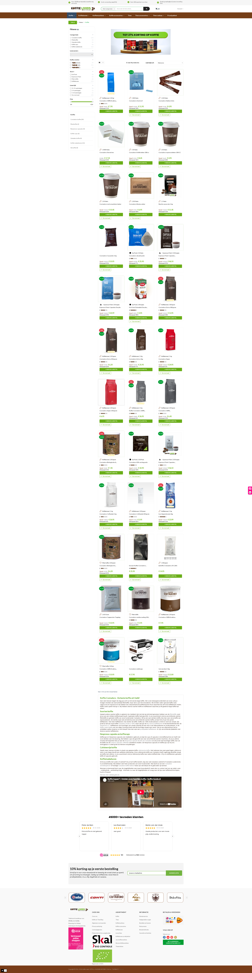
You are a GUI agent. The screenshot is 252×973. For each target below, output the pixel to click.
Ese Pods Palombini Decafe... (138, 307)
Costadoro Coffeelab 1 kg (108, 514)
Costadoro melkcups (136, 669)
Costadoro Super (164, 359)
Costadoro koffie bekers (126, 766)
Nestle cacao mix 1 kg (166, 204)
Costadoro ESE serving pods (138, 462)
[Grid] (99, 62)
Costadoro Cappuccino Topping (110, 617)
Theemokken (119, 946)
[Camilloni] (76, 897)
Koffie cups (74, 133)
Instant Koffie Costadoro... (138, 565)
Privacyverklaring (97, 926)
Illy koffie (74, 148)
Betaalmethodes (144, 930)
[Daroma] (135, 897)
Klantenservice (143, 916)
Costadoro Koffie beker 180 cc (139, 152)
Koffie (72, 114)
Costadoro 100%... (165, 410)
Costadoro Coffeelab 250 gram (139, 514)
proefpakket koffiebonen (148, 729)
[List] (102, 62)
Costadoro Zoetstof (136, 101)
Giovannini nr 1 (105, 725)
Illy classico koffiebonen (154, 724)
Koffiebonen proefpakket (123, 936)
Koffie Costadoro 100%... (137, 410)
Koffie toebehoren (77, 143)
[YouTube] (168, 937)
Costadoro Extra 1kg (136, 359)
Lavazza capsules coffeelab (120, 742)
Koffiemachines (120, 923)
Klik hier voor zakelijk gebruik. (110, 775)
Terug (72, 22)
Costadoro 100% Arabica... (108, 101)
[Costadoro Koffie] (116, 897)
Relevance (170, 63)
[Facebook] (164, 937)
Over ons (94, 916)
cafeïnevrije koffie (144, 750)
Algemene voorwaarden (99, 923)
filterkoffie (173, 714)
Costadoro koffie (76, 119)
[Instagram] (175, 937)
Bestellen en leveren (145, 923)
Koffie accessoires (121, 926)
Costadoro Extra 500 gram (167, 307)
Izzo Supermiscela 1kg (166, 514)
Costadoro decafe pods (137, 256)
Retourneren (142, 926)
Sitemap (121, 969)
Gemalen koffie (75, 138)
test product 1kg (164, 669)
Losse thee (119, 933)
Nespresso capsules (77, 129)
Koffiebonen (119, 930)
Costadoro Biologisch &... (108, 565)
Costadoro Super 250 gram (108, 410)
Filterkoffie (74, 124)
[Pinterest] (171, 937)
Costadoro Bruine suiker (137, 204)
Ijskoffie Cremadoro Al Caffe (168, 565)
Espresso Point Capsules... (167, 256)
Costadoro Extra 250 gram (108, 359)
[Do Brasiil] (155, 897)
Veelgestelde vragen (145, 919)
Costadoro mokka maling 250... (139, 617)
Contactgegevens (97, 930)
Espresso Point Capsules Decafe (110, 307)
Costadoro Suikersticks (166, 101)
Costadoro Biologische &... (108, 462)
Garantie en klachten (145, 933)
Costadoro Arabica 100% (127, 724)
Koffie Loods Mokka (106, 727)
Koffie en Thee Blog (97, 919)
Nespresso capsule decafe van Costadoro (138, 741)
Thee (117, 919)
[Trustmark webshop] (75, 938)
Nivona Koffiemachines (122, 943)
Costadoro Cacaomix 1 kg (108, 256)
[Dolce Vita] (175, 897)
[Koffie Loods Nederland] (82, 8)
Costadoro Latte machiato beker (110, 204)
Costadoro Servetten (107, 152)
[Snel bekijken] (121, 71)
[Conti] (96, 897)
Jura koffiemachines (121, 940)
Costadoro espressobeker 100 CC (170, 152)
